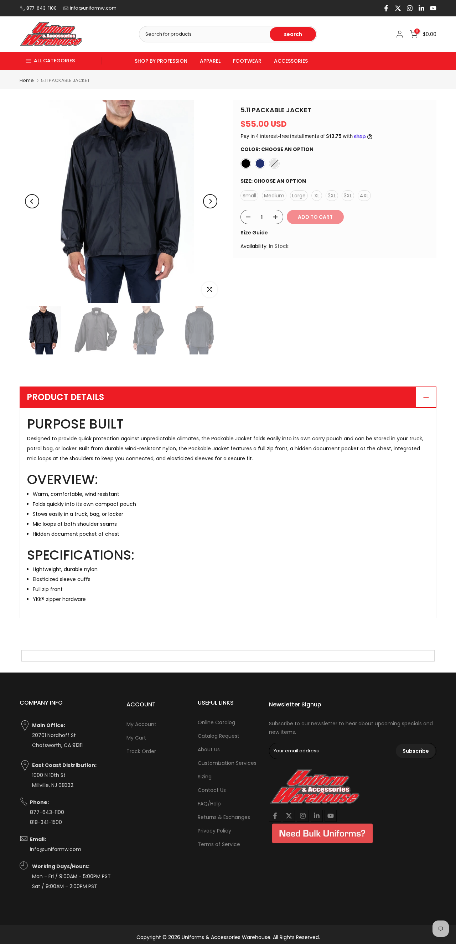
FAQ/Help (209, 803)
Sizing (205, 776)
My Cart (136, 737)
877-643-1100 (41, 8)
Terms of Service (219, 844)
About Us (209, 749)
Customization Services (227, 763)
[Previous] (32, 201)
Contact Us (212, 790)
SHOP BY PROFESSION (161, 60)
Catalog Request (218, 736)
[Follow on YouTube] (433, 8)
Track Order (141, 751)
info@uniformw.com (93, 8)
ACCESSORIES (291, 60)
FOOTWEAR (247, 60)
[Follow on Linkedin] (421, 8)
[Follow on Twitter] (398, 8)
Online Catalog (216, 722)
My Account (141, 724)
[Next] (210, 201)
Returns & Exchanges (224, 817)
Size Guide (254, 232)
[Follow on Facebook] (386, 8)
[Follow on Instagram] (409, 8)
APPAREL (210, 60)
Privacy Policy (214, 830)
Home (27, 80)
